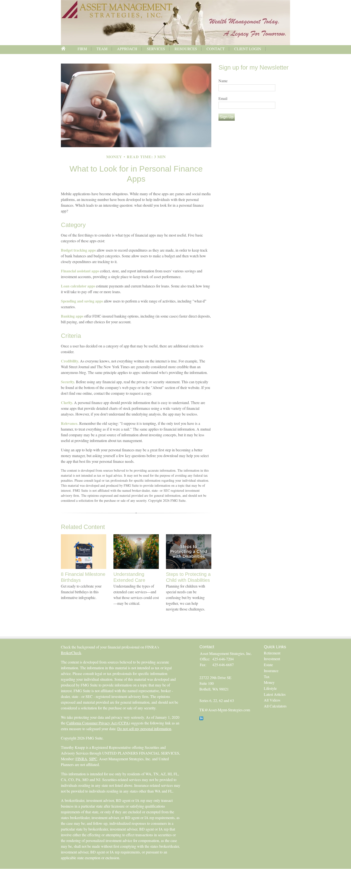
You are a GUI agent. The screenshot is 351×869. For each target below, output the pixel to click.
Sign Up (227, 117)
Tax (267, 676)
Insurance (271, 670)
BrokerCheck (71, 652)
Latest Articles (275, 694)
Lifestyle (270, 688)
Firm (82, 48)
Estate (268, 664)
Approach (127, 48)
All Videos (272, 699)
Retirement (272, 652)
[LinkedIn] (201, 718)
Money (269, 682)
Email (222, 98)
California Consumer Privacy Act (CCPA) (98, 722)
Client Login (247, 48)
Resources (186, 48)
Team (101, 48)
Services (156, 48)
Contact (216, 48)
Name (223, 80)
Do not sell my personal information (144, 728)
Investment (272, 658)
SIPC (93, 758)
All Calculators (275, 705)
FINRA (81, 758)
